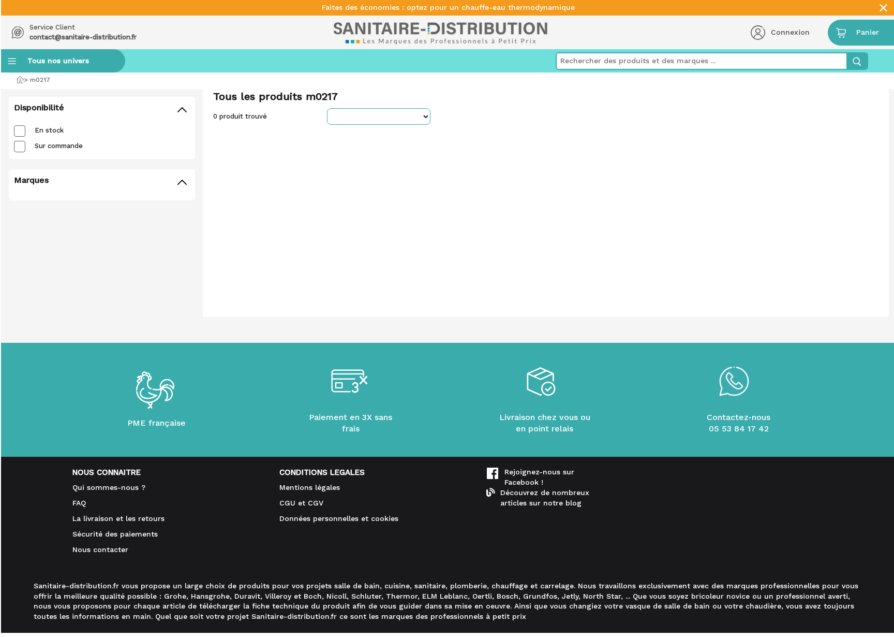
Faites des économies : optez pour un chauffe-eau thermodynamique (448, 7)
